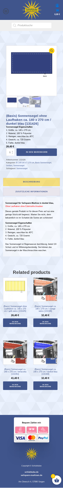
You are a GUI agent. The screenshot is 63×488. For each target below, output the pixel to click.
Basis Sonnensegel (43, 163)
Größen (9, 166)
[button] (51, 50)
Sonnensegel (18, 166)
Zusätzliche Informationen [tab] (31, 192)
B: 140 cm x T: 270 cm (25, 163)
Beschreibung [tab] (31, 182)
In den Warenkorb (37, 152)
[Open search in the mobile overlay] (31, 25)
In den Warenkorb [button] (15, 322)
